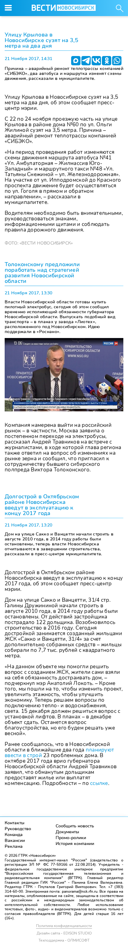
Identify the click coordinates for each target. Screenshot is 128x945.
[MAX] (75, 60)
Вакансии (15, 840)
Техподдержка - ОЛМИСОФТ (64, 940)
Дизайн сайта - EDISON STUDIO (64, 933)
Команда (14, 835)
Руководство (18, 829)
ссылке (99, 783)
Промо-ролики (71, 838)
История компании (75, 844)
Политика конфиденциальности (64, 925)
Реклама (14, 846)
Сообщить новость (75, 826)
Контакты (15, 823)
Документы (67, 832)
